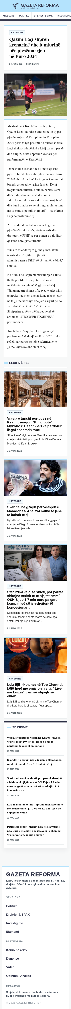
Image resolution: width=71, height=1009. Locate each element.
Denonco (12, 958)
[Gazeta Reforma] (35, 6)
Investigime (14, 923)
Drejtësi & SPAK (43, 16)
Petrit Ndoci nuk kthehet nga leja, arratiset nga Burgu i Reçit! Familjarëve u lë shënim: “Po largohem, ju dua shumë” (34, 830)
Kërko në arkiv (16, 950)
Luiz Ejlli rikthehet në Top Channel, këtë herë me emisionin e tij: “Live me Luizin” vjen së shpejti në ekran (35, 690)
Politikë (24, 16)
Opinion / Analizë (18, 976)
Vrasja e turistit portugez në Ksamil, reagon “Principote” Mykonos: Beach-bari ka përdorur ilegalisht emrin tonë (34, 424)
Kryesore (8, 16)
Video (10, 967)
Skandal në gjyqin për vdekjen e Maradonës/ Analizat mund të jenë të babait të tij (34, 511)
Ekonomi (12, 931)
